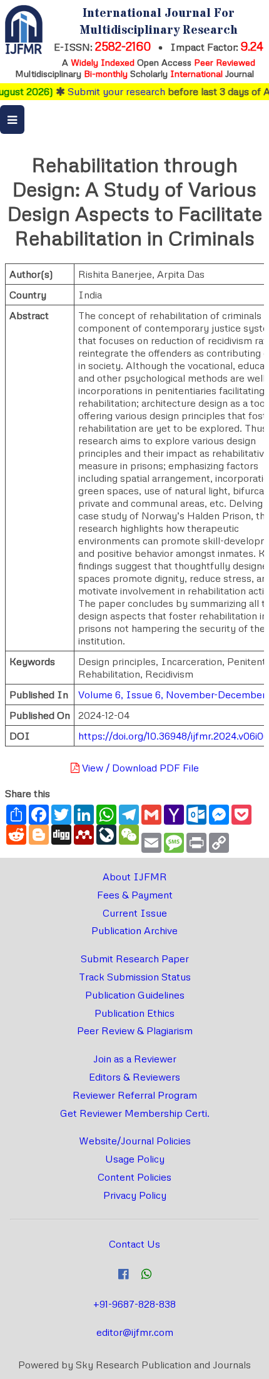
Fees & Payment (135, 894)
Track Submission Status (135, 976)
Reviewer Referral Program (135, 1095)
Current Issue (135, 913)
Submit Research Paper (135, 958)
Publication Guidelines (135, 995)
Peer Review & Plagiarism (135, 1030)
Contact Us (134, 1244)
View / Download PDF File (139, 767)
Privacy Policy (134, 1195)
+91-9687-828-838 (134, 1304)
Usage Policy (135, 1159)
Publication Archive (134, 930)
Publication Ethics (134, 1013)
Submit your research (110, 91)
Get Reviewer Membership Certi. (135, 1113)
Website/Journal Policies (135, 1140)
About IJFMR (135, 876)
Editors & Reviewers (134, 1077)
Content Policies (134, 1177)
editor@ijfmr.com (134, 1332)
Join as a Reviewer (134, 1058)
